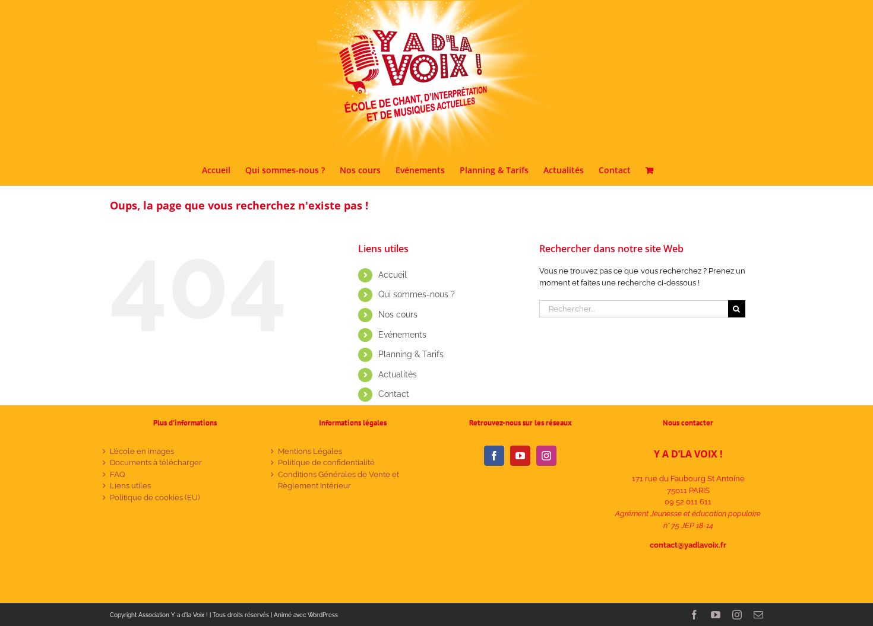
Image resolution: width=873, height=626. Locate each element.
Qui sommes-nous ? (416, 294)
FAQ (117, 474)
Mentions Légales (310, 451)
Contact (393, 394)
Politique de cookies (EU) (155, 497)
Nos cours (397, 314)
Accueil (392, 274)
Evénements (402, 334)
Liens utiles (130, 485)
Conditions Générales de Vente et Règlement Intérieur (338, 480)
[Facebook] (494, 456)
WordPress (323, 615)
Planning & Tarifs (411, 354)
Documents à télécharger (156, 462)
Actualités (397, 374)
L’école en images (142, 451)
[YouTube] (520, 456)
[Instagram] (546, 456)
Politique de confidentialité (326, 462)
